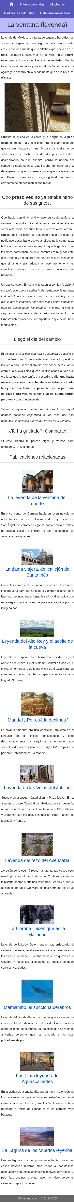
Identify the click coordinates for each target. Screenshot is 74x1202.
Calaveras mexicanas (55, 13)
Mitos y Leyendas (32, 4)
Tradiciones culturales (19, 13)
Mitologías (57, 4)
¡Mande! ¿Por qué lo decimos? (37, 719)
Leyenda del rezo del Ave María (37, 860)
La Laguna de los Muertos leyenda (37, 1150)
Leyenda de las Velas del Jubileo (37, 787)
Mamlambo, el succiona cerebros (37, 1007)
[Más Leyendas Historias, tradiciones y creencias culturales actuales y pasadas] (12, 4)
